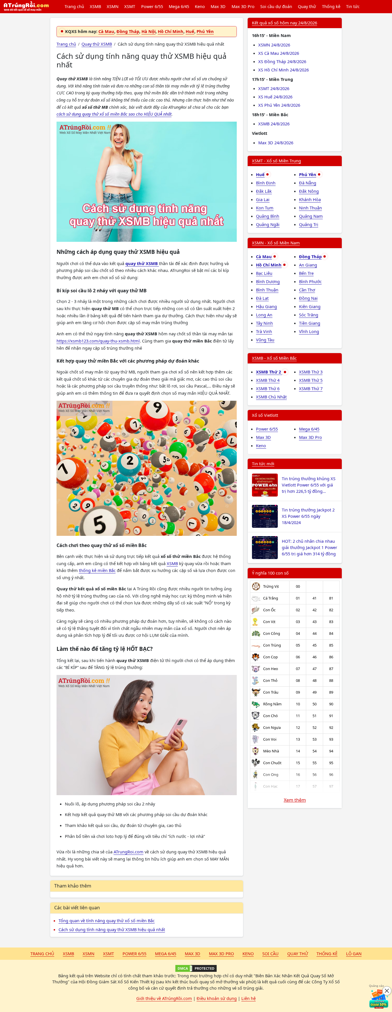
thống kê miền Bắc (97, 570)
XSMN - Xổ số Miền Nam (276, 243)
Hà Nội (148, 31)
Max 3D (218, 6)
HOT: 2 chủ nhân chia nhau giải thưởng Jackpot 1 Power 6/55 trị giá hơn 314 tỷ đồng (309, 547)
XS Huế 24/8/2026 (275, 97)
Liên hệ (248, 998)
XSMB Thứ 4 (268, 380)
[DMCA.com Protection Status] (196, 968)
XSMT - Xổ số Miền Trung (276, 161)
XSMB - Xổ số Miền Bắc (274, 358)
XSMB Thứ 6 (268, 388)
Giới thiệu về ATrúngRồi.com (164, 998)
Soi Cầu (270, 953)
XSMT (129, 6)
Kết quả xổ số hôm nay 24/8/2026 (284, 23)
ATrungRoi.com (128, 852)
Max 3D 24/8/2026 (275, 142)
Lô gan (354, 953)
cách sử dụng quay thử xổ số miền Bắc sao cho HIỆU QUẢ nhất (114, 114)
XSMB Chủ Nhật (271, 397)
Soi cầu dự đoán (276, 6)
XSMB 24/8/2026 (274, 123)
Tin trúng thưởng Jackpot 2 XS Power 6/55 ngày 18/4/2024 (308, 516)
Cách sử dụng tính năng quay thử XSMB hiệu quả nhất (112, 929)
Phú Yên (205, 31)
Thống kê (331, 6)
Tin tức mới (263, 463)
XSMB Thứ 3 (311, 372)
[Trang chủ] (26, 6)
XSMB (95, 6)
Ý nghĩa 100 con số (270, 573)
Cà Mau (106, 31)
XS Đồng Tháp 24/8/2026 (282, 61)
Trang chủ (74, 6)
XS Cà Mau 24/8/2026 (278, 53)
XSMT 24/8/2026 (273, 88)
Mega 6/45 (179, 6)
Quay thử (307, 6)
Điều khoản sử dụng (217, 998)
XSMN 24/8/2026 (274, 45)
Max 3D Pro (243, 6)
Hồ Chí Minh (170, 31)
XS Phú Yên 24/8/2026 (279, 105)
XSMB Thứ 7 (311, 388)
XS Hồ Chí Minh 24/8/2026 (283, 70)
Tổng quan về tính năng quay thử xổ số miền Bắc (107, 920)
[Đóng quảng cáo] (386, 990)
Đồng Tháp (128, 31)
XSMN (113, 6)
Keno (200, 6)
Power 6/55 (152, 6)
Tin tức (353, 6)
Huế (190, 31)
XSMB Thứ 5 (311, 380)
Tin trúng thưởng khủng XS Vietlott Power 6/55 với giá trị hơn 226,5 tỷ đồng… (308, 485)
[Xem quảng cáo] (379, 999)
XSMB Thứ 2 (269, 372)
